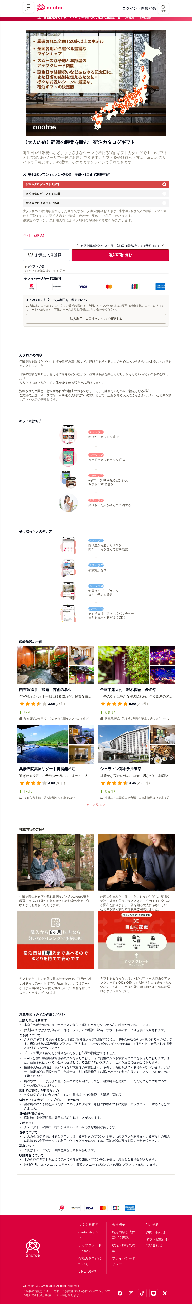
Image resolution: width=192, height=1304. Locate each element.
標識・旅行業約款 (123, 1248)
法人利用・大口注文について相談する (96, 319)
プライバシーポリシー (123, 1261)
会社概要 (118, 1224)
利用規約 (152, 1224)
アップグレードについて (89, 1248)
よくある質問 (88, 1224)
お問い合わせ (156, 1232)
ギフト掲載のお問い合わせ (157, 1242)
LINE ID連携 (87, 1271)
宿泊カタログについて (89, 1261)
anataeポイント (88, 1235)
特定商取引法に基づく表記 (123, 1235)
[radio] (96, 184)
